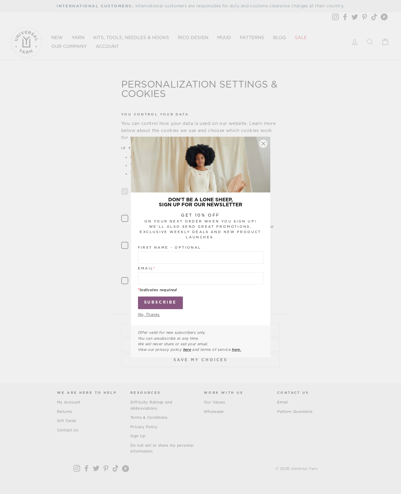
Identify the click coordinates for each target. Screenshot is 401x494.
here (187, 349)
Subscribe (160, 302)
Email (147, 268)
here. (236, 349)
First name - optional (169, 247)
